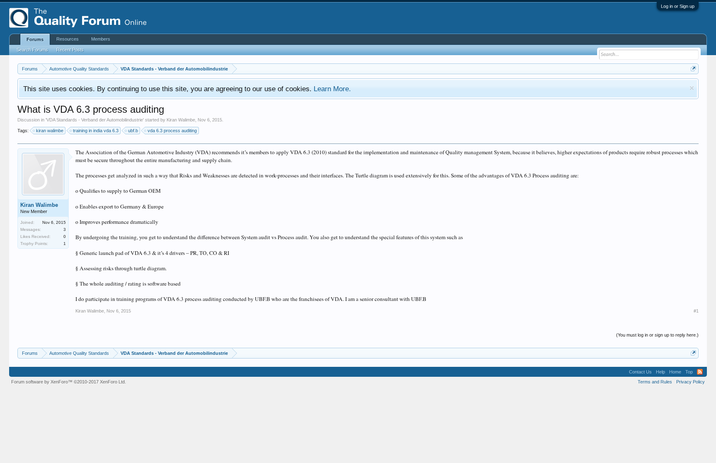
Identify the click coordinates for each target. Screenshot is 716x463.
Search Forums (32, 49)
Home (675, 371)
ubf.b (133, 130)
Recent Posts (70, 49)
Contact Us (640, 371)
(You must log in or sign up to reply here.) (657, 334)
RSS (700, 372)
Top (689, 371)
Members (100, 38)
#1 (696, 310)
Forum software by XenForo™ (68, 381)
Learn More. (332, 89)
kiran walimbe (49, 130)
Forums (35, 39)
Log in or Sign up (677, 6)
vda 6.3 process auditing (172, 130)
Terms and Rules (655, 381)
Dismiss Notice (692, 88)
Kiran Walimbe (181, 119)
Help (660, 371)
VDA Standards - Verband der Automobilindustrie (94, 119)
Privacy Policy (690, 381)
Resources (67, 38)
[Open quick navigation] (693, 68)
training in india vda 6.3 (96, 130)
